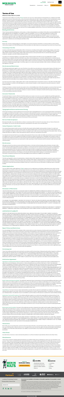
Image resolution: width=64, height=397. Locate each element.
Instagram (11, 388)
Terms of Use (12, 381)
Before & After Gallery (39, 366)
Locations (51, 363)
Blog (50, 368)
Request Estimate (55, 5)
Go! (60, 2)
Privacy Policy (16, 43)
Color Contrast (36, 396)
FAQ (50, 364)
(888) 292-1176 (5, 384)
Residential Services (39, 363)
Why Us (36, 368)
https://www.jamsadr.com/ (53, 267)
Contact (15, 379)
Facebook (3, 388)
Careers (51, 366)
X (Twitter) (6, 388)
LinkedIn (8, 388)
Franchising (10, 379)
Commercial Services (39, 364)
